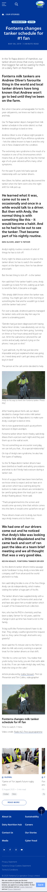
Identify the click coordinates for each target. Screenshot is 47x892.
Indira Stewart (27, 674)
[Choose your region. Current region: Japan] (10, 4)
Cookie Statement (26, 887)
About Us (6, 817)
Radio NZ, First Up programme (28, 732)
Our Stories (31, 833)
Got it (40, 885)
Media (5, 841)
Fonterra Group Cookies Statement (16, 866)
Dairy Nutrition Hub (12, 825)
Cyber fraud (31, 841)
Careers (29, 825)
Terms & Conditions (10, 870)
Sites (31, 22)
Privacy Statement (9, 862)
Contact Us (7, 833)
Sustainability (32, 817)
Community (19, 22)
